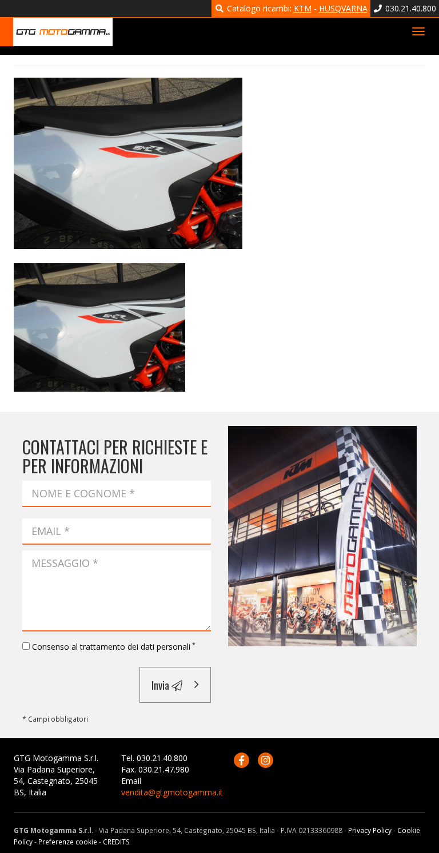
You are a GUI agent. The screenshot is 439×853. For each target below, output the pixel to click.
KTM (303, 8)
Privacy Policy (370, 830)
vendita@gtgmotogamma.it (172, 792)
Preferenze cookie (67, 841)
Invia (161, 685)
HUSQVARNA (343, 8)
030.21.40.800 (409, 8)
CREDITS (116, 841)
